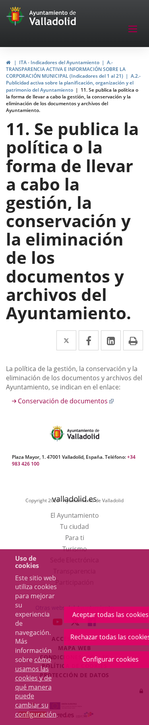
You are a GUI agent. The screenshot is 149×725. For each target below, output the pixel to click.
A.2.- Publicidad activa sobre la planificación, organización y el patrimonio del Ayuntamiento (73, 83)
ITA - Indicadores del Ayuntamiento (59, 62)
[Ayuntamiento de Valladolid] (16, 18)
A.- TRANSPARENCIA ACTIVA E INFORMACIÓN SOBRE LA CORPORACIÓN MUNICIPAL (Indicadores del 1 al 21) (66, 69)
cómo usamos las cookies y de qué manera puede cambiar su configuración (35, 687)
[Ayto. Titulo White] (53, 18)
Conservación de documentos (66, 401)
